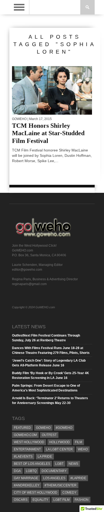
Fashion (82, 500)
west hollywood (29, 442)
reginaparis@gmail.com (29, 284)
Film (78, 442)
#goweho (64, 428)
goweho (43, 428)
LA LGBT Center (59, 449)
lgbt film (61, 500)
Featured (22, 428)
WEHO (83, 449)
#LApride (78, 478)
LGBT (59, 464)
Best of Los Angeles (32, 464)
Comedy (69, 492)
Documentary (54, 471)
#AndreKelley (26, 485)
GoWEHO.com (25, 435)
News (73, 464)
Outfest (49, 435)
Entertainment (27, 449)
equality (40, 500)
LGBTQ (31, 471)
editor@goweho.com (27, 269)
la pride (45, 456)
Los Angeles (54, 478)
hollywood (59, 442)
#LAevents (23, 456)
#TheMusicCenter (61, 485)
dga (17, 471)
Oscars (20, 500)
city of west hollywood (35, 492)
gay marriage (26, 478)
